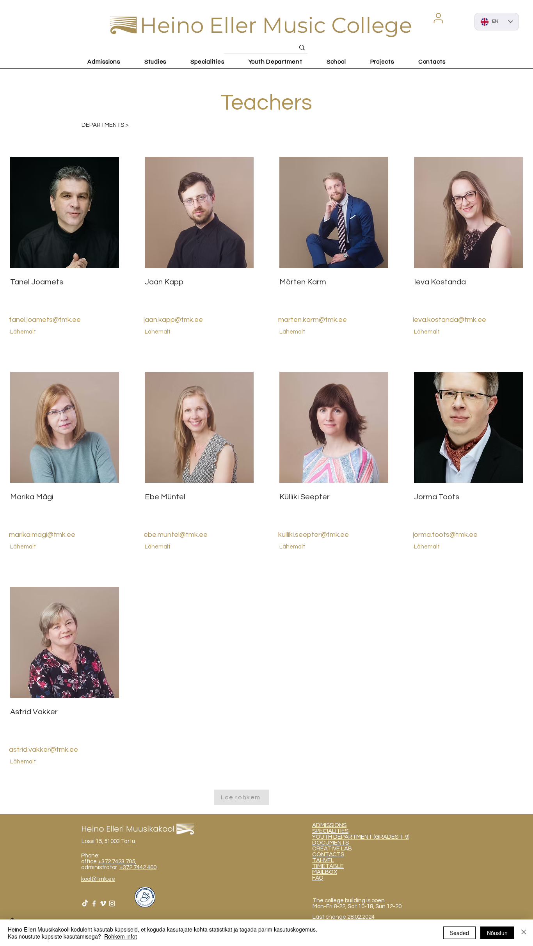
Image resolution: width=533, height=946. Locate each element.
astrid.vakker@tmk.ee (43, 749)
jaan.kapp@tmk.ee (173, 319)
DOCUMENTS (330, 843)
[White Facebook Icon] (94, 903)
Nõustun (497, 933)
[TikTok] (85, 903)
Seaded (459, 933)
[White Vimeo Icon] (103, 903)
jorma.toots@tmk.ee (445, 534)
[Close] (523, 933)
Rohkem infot (120, 936)
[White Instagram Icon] (112, 903)
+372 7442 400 (137, 867)
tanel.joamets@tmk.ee (45, 319)
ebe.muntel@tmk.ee (176, 534)
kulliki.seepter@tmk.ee (313, 534)
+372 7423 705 (116, 861)
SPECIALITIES (330, 831)
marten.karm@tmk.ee (312, 319)
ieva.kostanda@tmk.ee (449, 319)
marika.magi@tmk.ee (42, 534)
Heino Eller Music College (276, 25)
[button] (438, 18)
